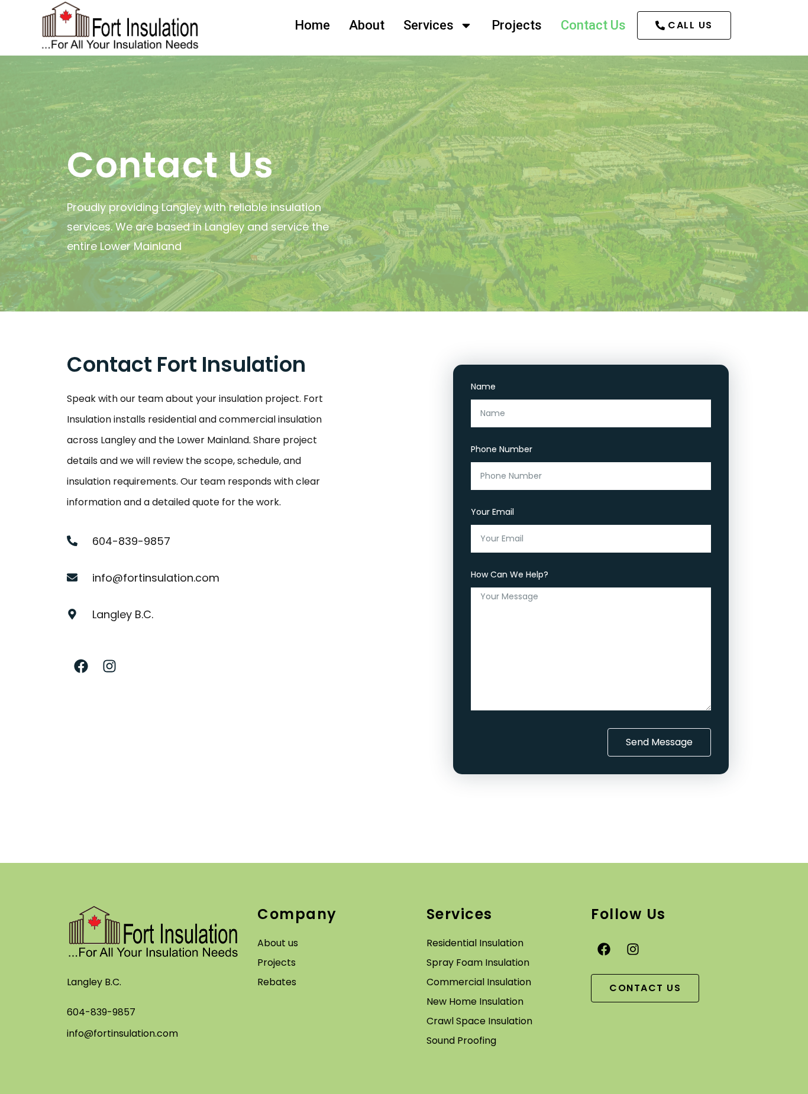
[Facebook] (81, 666)
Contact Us (593, 25)
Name (483, 387)
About (366, 25)
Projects (517, 25)
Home (312, 25)
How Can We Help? (509, 575)
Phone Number (501, 450)
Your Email (492, 513)
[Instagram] (109, 666)
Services (428, 25)
